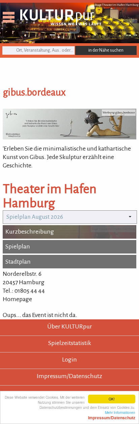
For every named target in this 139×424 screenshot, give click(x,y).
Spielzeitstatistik (69, 343)
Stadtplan (18, 261)
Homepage (17, 299)
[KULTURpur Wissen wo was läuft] (60, 23)
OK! (112, 398)
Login (69, 359)
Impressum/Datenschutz (69, 376)
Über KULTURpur (69, 326)
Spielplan (17, 246)
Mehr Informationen (111, 415)
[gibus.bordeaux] (69, 137)
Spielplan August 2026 (34, 217)
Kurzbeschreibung (29, 231)
